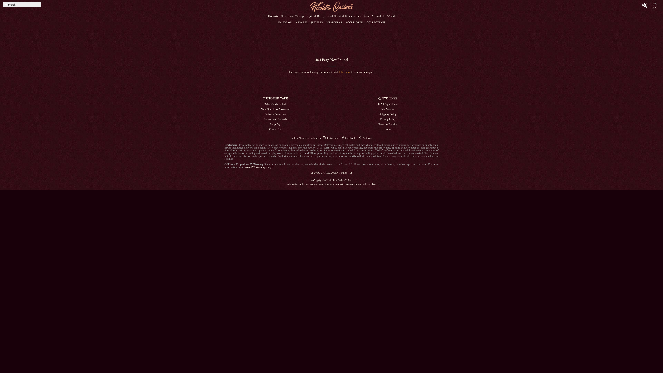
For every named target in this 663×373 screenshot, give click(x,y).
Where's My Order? (275, 104)
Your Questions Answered (275, 109)
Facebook (350, 138)
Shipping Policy (387, 114)
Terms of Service (387, 124)
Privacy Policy (388, 119)
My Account (388, 109)
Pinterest (367, 138)
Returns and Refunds (275, 119)
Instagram (332, 138)
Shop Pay (275, 124)
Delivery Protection (275, 114)
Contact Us (275, 129)
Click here (344, 72)
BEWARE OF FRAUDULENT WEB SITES (331, 172)
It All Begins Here (388, 104)
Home (388, 129)
